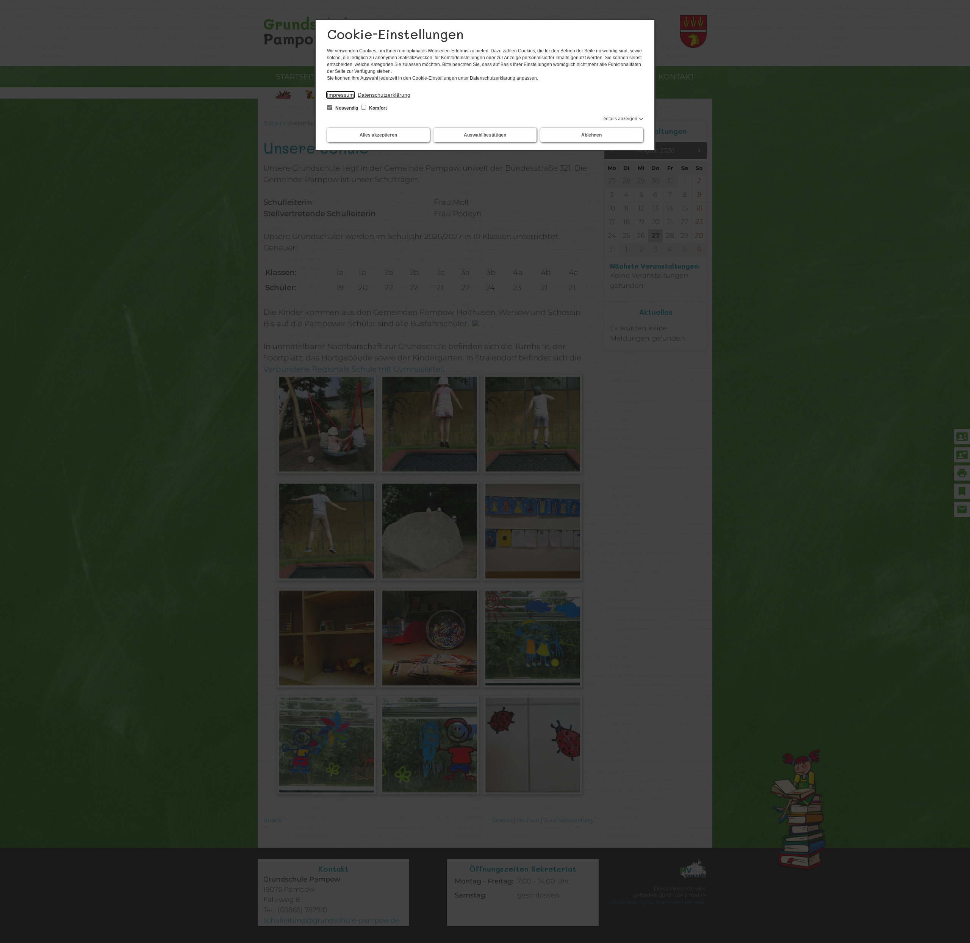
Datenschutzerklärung (384, 95)
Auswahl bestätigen (485, 135)
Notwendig (346, 108)
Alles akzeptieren (378, 135)
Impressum (340, 95)
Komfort (377, 108)
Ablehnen (591, 135)
